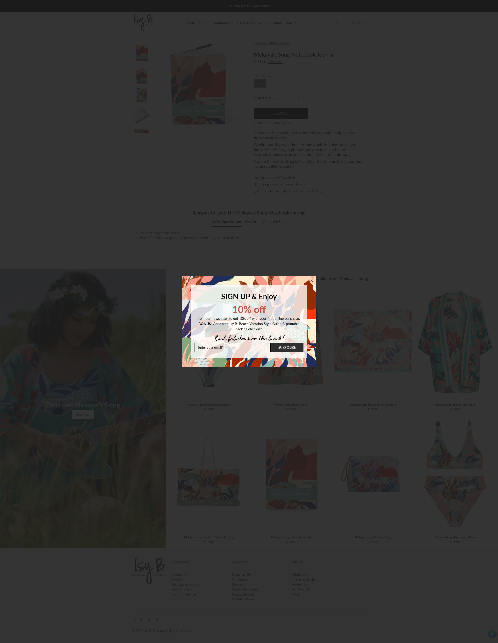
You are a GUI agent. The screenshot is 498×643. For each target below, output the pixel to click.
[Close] (311, 280)
